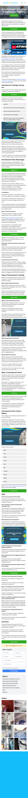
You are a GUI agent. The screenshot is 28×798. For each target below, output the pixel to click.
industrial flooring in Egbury (8, 59)
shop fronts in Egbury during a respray (15, 486)
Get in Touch (14, 29)
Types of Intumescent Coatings (10, 683)
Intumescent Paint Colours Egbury (11, 687)
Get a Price (14, 94)
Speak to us (14, 170)
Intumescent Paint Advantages (10, 681)
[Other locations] (21, 3)
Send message (14, 671)
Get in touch (14, 15)
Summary (5, 692)
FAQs (4, 690)
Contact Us (14, 393)
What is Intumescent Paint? (9, 685)
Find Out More (14, 234)
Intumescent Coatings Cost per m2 (11, 679)
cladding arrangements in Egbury (12, 217)
